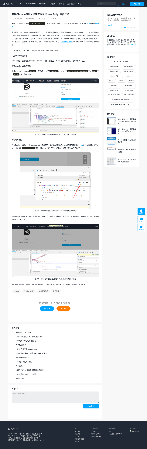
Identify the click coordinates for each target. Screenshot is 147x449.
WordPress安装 (114, 71)
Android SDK (129, 85)
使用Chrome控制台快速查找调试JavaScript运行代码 (40, 14)
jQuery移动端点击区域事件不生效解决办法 (32, 353)
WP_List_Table (129, 90)
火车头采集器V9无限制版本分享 (127, 141)
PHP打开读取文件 (22, 357)
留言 (88, 23)
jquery (80, 145)
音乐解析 (131, 80)
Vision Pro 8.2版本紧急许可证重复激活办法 (127, 161)
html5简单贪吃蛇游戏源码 (26, 341)
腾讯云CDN (17, 438)
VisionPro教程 (114, 76)
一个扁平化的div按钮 (24, 362)
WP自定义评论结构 (114, 95)
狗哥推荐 (141, 228)
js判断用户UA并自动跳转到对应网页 (30, 370)
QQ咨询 (141, 211)
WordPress (30, 4)
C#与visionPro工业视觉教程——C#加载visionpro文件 (127, 131)
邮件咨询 (141, 219)
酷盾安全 (25, 438)
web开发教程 (43, 291)
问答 (79, 4)
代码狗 (20, 434)
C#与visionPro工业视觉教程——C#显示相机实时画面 (127, 121)
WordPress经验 (96, 436)
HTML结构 (20, 378)
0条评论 (54, 18)
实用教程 (56, 291)
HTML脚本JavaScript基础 (26, 374)
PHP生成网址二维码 (23, 332)
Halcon (121, 80)
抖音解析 (114, 85)
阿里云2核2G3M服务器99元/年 (121, 104)
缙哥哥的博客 (95, 434)
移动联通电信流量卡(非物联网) (120, 99)
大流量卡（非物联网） (116, 434)
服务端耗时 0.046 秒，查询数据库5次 (20, 440)
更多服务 (70, 4)
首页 (21, 4)
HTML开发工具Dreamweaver (27, 349)
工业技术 (52, 4)
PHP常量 (19, 366)
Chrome (16, 291)
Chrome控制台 (67, 42)
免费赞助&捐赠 (79, 439)
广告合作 (77, 436)
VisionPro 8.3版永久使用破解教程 (127, 151)
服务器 (61, 4)
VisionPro (129, 76)
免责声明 (77, 434)
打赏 (64, 308)
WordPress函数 (128, 71)
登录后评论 (91, 406)
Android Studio (114, 90)
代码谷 (93, 431)
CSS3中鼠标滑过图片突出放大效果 (29, 337)
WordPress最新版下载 (121, 62)
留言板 (77, 441)
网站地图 (22, 436)
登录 (123, 4)
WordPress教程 (114, 66)
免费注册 (137, 4)
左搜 (110, 431)
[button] (122, 27)
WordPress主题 (128, 66)
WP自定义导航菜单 (128, 95)
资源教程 (42, 4)
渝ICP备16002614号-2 (34, 436)
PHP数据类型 (21, 345)
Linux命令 (111, 80)
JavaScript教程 (29, 291)
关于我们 (77, 431)
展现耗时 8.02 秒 (38, 440)
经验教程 (31, 18)
